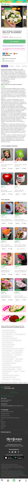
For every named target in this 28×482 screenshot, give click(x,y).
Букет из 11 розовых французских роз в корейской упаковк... (21, 297)
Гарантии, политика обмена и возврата (10, 417)
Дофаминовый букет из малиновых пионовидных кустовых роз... (6, 297)
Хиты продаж (5, 373)
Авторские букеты (6, 379)
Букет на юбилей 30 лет (7, 334)
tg (18, 452)
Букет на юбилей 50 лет (7, 342)
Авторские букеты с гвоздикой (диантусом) (11, 340)
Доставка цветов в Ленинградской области (11, 367)
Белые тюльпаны (6, 352)
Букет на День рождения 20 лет (9, 356)
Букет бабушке (19, 359)
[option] (12, 17)
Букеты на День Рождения (8, 359)
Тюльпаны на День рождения (8, 344)
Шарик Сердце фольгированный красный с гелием (6, 191)
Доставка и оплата (5, 415)
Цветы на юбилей (18, 350)
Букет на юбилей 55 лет (7, 361)
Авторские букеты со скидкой (8, 363)
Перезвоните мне (14, 392)
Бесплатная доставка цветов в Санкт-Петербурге (13, 348)
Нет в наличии (14, 41)
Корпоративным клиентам (7, 411)
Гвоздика (16, 371)
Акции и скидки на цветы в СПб (8, 377)
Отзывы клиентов (5, 413)
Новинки (19, 369)
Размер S (3, 85)
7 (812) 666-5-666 (9, 388)
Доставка (4, 398)
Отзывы (12, 66)
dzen (15, 452)
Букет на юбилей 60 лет (7, 346)
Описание (4, 66)
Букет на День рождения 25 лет (9, 332)
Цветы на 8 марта (16, 379)
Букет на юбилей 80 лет (7, 354)
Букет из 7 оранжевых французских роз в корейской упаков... (7, 246)
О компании (4, 409)
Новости (3, 423)
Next (24, 17)
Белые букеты (18, 361)
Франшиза (3, 426)
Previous (3, 17)
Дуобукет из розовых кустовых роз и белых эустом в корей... (21, 220)
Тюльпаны (22, 371)
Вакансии (3, 421)
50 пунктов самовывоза (7, 405)
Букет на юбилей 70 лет (17, 352)
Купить (4, 168)
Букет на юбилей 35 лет (20, 334)
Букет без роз (18, 354)
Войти (2, 428)
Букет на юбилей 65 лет (7, 350)
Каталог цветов (6, 432)
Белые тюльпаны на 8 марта (8, 330)
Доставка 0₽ (4, 213)
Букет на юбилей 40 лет (7, 336)
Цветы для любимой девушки (8, 369)
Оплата (18, 66)
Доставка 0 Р (8, 8)
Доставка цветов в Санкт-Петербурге (10, 375)
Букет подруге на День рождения (9, 338)
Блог (2, 419)
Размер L (3, 87)
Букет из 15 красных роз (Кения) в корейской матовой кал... (7, 220)
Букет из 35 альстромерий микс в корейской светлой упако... (20, 246)
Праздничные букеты (6, 371)
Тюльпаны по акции (6, 365)
